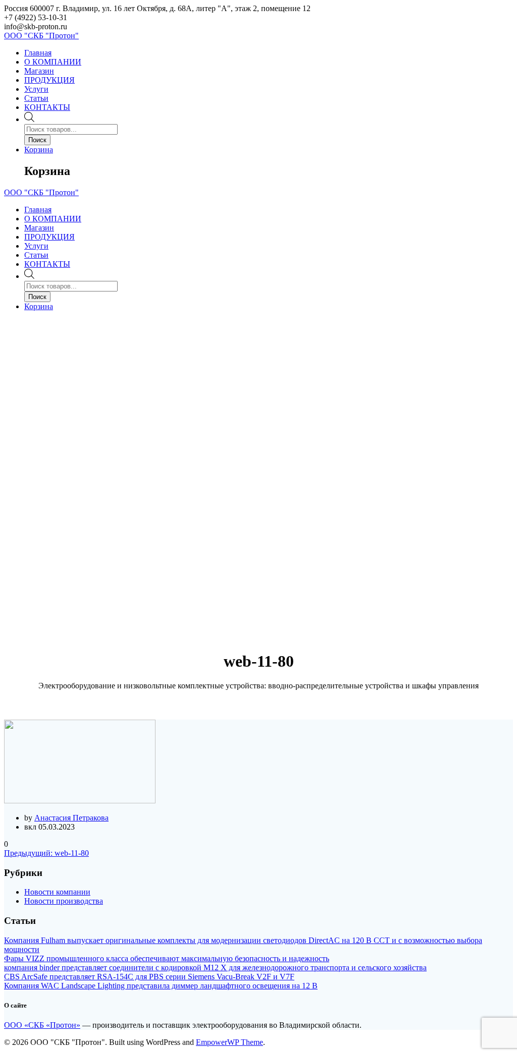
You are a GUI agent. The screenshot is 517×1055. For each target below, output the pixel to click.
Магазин (39, 71)
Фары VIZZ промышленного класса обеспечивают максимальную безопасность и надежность (166, 958)
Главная (37, 52)
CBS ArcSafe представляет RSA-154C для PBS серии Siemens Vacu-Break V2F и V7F (149, 976)
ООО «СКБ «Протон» (42, 1025)
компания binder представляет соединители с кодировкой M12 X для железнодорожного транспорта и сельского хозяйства (215, 967)
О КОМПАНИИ (52, 61)
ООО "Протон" (41, 35)
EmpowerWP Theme (229, 1042)
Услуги (36, 89)
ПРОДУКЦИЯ (49, 80)
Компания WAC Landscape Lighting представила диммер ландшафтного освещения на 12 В (161, 985)
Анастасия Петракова (71, 817)
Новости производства (63, 901)
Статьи (36, 98)
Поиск (37, 140)
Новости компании (57, 892)
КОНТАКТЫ (47, 107)
